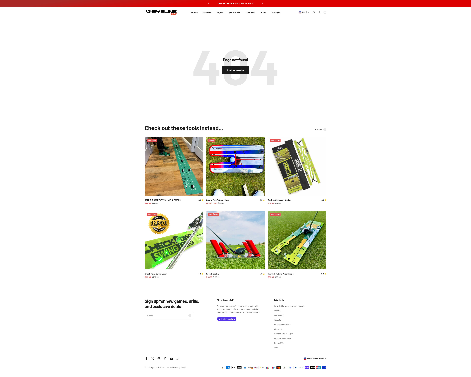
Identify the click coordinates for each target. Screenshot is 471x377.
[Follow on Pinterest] (165, 358)
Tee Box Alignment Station (279, 200)
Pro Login (276, 12)
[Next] (262, 3)
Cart (276, 347)
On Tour (263, 12)
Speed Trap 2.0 (212, 274)
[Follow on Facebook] (146, 358)
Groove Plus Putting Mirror (217, 200)
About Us (278, 329)
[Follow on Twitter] (152, 358)
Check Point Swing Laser (156, 274)
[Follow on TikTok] (177, 358)
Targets (219, 12)
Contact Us (279, 343)
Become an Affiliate (282, 338)
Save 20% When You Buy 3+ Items (235, 3)
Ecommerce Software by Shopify (174, 367)
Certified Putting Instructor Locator (289, 306)
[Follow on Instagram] (159, 358)
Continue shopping (235, 70)
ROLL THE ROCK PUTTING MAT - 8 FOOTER (163, 200)
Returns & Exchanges (283, 333)
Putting (194, 12)
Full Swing (207, 12)
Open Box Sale (234, 12)
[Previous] (208, 3)
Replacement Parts (282, 324)
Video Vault (250, 12)
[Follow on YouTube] (171, 358)
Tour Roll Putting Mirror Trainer (281, 274)
